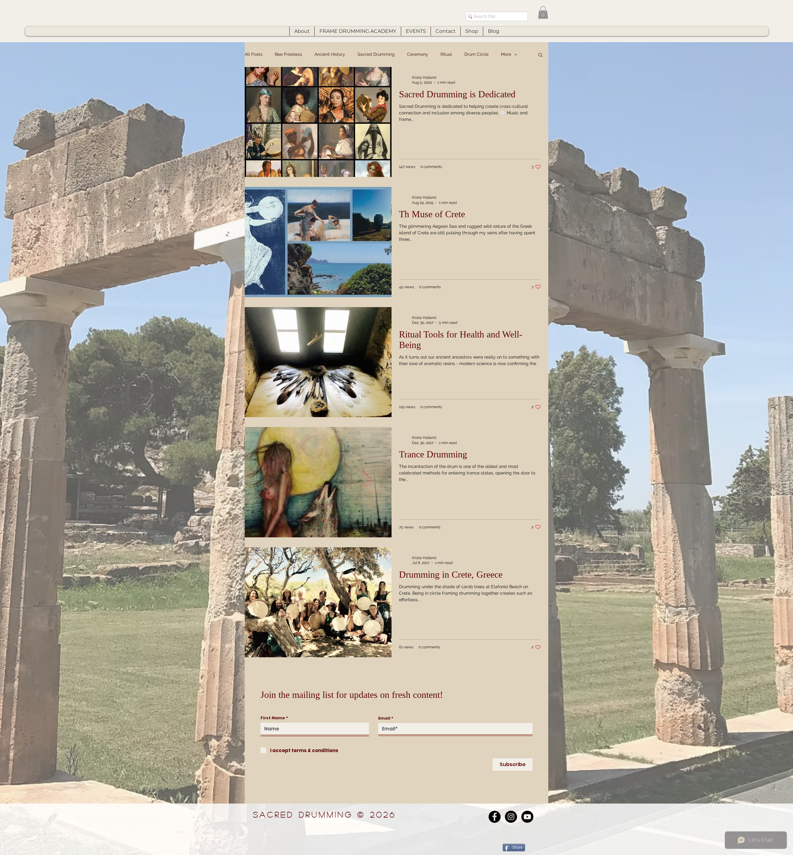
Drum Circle (476, 54)
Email (384, 718)
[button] (543, 12)
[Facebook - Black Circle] (495, 817)
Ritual (446, 54)
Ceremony (417, 54)
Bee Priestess (288, 54)
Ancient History (329, 54)
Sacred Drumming (376, 54)
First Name (273, 718)
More (506, 54)
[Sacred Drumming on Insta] (511, 817)
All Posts (253, 54)
